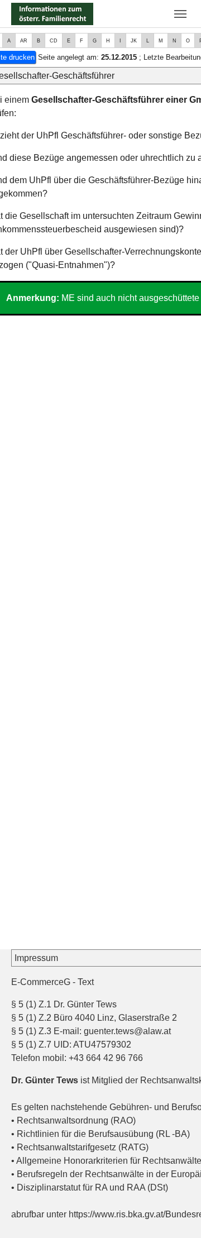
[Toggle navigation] (180, 13)
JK (134, 41)
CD (54, 41)
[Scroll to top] (176, 1213)
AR (23, 41)
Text (86, 982)
